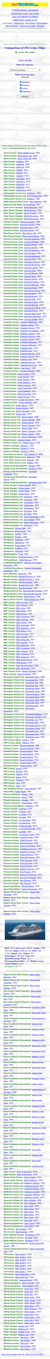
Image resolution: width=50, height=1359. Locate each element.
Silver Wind (29, 1226)
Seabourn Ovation (32, 1192)
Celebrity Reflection (28, 345)
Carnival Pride (30, 259)
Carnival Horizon (31, 302)
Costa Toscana (23, 397)
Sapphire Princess (27, 852)
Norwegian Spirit (32, 677)
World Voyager (30, 210)
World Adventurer (31, 219)
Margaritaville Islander (32, 594)
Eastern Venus (29, 443)
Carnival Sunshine (31, 239)
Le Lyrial (22, 817)
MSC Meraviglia (23, 640)
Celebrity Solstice (27, 334)
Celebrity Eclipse (27, 339)
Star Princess (25, 883)
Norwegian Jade (32, 700)
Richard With (20, 528)
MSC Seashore (22, 654)
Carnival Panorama (32, 308)
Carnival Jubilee (31, 319)
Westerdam (29, 508)
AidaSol (19, 173)
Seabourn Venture (32, 1195)
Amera (24, 797)
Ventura (19, 774)
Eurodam (28, 514)
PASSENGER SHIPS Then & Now (25, 13)
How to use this (25, 60)
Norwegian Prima (32, 728)
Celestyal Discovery (29, 365)
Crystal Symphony (26, 400)
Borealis (30, 460)
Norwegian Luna (32, 737)
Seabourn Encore (31, 1189)
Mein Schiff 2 (20, 1269)
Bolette (30, 463)
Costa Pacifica (23, 379)
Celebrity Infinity (27, 325)
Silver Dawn (29, 1212)
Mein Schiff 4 (20, 1257)
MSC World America (24, 665)
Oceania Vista (25, 763)
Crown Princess (26, 855)
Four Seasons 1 (30, 454)
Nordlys (18, 534)
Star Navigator (22, 1232)
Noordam (28, 511)
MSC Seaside (22, 637)
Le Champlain (24, 820)
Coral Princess (26, 840)
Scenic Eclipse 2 (31, 1180)
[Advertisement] (25, 36)
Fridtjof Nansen (25, 560)
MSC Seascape (22, 657)
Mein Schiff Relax (22, 1274)
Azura (18, 777)
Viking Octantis (28, 1283)
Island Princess (26, 843)
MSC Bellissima (22, 645)
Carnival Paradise (31, 242)
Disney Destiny (28, 434)
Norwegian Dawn (32, 688)
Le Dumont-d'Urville (27, 829)
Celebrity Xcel (26, 359)
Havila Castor (24, 488)
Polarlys (18, 537)
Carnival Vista (30, 299)
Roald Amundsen (26, 557)
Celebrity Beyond (27, 354)
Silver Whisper (30, 1203)
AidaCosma (21, 190)
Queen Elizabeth (23, 411)
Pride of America (32, 694)
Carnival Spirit (30, 253)
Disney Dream (28, 423)
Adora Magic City (25, 156)
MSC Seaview (22, 642)
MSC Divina (21, 631)
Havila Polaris (24, 491)
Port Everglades (42, 23)
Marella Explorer (26, 582)
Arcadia (19, 771)
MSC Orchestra (22, 617)
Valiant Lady (23, 1329)
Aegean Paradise (29, 671)
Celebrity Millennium (28, 322)
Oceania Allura (26, 766)
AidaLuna (20, 167)
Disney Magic (27, 417)
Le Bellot (22, 832)
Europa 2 (32, 469)
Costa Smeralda (24, 394)
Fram (21, 554)
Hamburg (30, 806)
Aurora (19, 768)
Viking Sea (28, 1292)
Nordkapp (19, 540)
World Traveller (30, 213)
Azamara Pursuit (27, 230)
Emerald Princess (27, 857)
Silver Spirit (28, 1206)
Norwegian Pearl (32, 697)
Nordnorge (19, 543)
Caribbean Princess (28, 849)
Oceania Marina (26, 757)
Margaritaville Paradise (32, 591)
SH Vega (28, 1238)
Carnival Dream (30, 288)
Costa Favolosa (24, 385)
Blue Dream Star (30, 233)
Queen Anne (21, 414)
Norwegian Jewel (32, 691)
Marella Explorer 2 (26, 579)
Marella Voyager (25, 588)
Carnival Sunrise (31, 248)
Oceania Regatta (27, 745)
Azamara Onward (27, 222)
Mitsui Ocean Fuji (31, 599)
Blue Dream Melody (31, 236)
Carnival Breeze (31, 296)
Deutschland (27, 803)
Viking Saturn (29, 1312)
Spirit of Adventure (24, 1174)
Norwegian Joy (31, 720)
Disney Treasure (29, 431)
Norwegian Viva (32, 731)
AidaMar (19, 176)
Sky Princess (25, 872)
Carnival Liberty (30, 279)
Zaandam (28, 499)
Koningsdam (29, 520)
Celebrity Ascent (27, 356)
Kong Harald (20, 531)
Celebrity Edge (26, 348)
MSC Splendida (22, 625)
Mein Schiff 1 (20, 1266)
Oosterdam (28, 505)
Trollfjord (18, 548)
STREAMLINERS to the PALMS (25, 10)
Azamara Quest (26, 227)
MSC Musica (21, 614)
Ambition (30, 199)
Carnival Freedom (31, 282)
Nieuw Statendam (31, 522)
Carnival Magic (30, 293)
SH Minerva (30, 1235)
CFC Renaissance (34, 196)
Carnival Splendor (31, 285)
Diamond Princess (27, 846)
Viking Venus (29, 1303)
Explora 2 (25, 448)
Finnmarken (20, 545)
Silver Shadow (30, 1200)
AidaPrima (20, 181)
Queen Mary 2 (22, 405)
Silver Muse (29, 1209)
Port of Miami (30, 23)
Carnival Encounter (32, 265)
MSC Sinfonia (22, 605)
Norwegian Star (31, 686)
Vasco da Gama (24, 674)
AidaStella (20, 179)
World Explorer (28, 886)
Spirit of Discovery (24, 1172)
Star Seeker (25, 1349)
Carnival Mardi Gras (32, 314)
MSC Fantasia (22, 620)
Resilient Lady (24, 1332)
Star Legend (25, 1346)
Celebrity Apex (26, 351)
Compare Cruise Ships (27, 26)
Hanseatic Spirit (35, 482)
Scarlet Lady (23, 1326)
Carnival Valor (30, 276)
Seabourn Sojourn (32, 1183)
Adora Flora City (24, 158)
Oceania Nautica (27, 754)
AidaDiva (20, 161)
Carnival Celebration (32, 316)
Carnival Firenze (31, 311)
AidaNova (20, 187)
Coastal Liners (19, 23)
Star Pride (24, 1337)
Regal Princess (26, 866)
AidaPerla (20, 184)
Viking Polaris (27, 1286)
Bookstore (41, 26)
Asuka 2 (25, 740)
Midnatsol (19, 551)
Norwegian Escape (33, 717)
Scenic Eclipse (30, 1177)
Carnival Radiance (32, 250)
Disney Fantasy (28, 425)
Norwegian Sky (31, 680)
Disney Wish (27, 428)
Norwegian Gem (32, 703)
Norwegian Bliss (32, 722)
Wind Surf (24, 1343)
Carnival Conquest (32, 262)
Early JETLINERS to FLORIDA (25, 17)
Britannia (20, 780)
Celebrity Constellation (29, 331)
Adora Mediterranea (26, 153)
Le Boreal (23, 809)
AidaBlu (19, 170)
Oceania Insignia (27, 748)
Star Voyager (21, 1229)
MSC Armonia (22, 602)
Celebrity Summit (27, 328)
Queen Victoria (22, 408)
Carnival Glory (30, 271)
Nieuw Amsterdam (31, 517)
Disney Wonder (28, 420)
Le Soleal (23, 814)
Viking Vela (28, 1315)
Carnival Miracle (31, 273)
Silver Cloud (29, 1223)
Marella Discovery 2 (27, 576)
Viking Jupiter (30, 1300)
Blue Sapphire (36, 202)
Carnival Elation (30, 245)
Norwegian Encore (33, 725)
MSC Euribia (21, 663)
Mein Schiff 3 (20, 1254)
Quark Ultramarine (29, 889)
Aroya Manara (29, 204)
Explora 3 (25, 451)
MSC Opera (21, 611)
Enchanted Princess (28, 875)
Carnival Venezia (31, 305)
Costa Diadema (24, 391)
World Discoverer (31, 216)
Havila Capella (25, 485)
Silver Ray (28, 1220)
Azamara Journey (27, 225)
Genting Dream (24, 440)
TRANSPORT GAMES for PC (25, 20)
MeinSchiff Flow (22, 1277)
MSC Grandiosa (23, 648)
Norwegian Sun (31, 683)
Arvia (18, 786)
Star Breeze (25, 1340)
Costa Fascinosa (24, 388)
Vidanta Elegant (25, 1280)
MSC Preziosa (22, 634)
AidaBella (20, 164)
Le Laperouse (24, 823)
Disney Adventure (29, 437)
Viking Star (28, 1289)
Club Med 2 (26, 368)
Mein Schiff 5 (20, 1260)
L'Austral (22, 812)
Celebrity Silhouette (28, 342)
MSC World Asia (23, 668)
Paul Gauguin (30, 789)
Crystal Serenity (25, 402)
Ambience (31, 193)
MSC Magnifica (22, 628)
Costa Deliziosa (24, 382)
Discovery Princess (28, 878)
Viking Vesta (29, 1317)
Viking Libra (29, 1323)
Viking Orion (29, 1297)
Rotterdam (28, 525)
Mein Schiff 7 (20, 1271)
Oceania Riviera (26, 760)
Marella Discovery (26, 585)
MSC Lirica (20, 608)
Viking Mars (29, 1306)
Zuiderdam (28, 502)
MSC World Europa (24, 660)
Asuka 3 (25, 743)
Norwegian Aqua (32, 734)
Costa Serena (23, 377)
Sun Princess (25, 880)
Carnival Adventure (32, 256)
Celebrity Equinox (27, 336)
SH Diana (29, 1240)
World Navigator (31, 207)
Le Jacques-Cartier (27, 835)
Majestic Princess (27, 869)
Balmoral (31, 457)
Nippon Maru (29, 597)
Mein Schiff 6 (20, 1263)
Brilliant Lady (23, 1335)
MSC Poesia (21, 622)
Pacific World (20, 791)
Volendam (28, 497)
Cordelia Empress (27, 371)
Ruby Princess (26, 860)
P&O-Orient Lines (12, 26)
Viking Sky (28, 1294)
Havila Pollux (24, 494)
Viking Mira (29, 1320)
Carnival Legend (31, 268)
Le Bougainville (25, 826)
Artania (25, 794)
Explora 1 (25, 446)
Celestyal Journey (28, 362)
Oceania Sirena (26, 751)
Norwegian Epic (32, 706)
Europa (32, 466)
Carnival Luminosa (32, 291)
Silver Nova (29, 1217)
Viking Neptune (30, 1309)
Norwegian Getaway (33, 714)
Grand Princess (26, 837)
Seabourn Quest (31, 1186)
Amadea (25, 800)
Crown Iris (22, 574)
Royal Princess (26, 863)
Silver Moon (29, 1215)
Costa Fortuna (23, 374)
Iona (18, 783)
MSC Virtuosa (22, 651)
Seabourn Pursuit (31, 1197)
